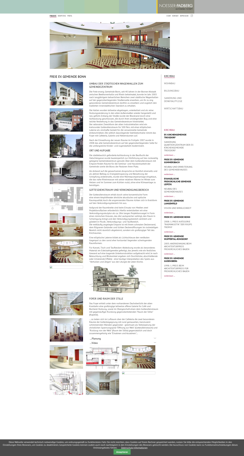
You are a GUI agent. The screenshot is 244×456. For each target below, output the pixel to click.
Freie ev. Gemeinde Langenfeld (174, 202)
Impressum (184, 16)
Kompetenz (62, 16)
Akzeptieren (122, 451)
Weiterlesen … (169, 155)
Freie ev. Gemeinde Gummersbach (174, 161)
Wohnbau (169, 83)
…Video (94, 343)
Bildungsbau (171, 90)
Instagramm (191, 16)
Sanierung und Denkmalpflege (173, 100)
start (168, 16)
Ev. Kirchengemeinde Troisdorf (175, 136)
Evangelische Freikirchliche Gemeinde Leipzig (177, 181)
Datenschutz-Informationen (134, 447)
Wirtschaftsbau (173, 108)
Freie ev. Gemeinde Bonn (177, 217)
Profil (69, 16)
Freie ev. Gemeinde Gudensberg (174, 259)
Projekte (53, 16)
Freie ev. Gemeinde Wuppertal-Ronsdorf (176, 237)
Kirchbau (169, 76)
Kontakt (175, 16)
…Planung (95, 338)
